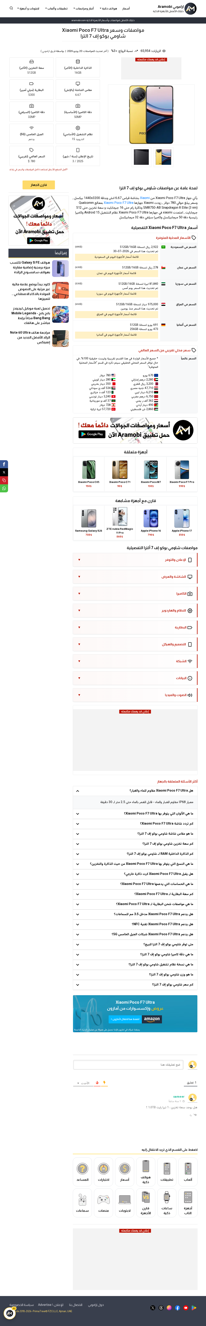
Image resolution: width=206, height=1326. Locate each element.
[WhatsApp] (4, 488)
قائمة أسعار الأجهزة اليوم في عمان (116, 273)
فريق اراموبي (49, 51)
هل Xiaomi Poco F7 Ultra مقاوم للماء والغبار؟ (161, 790)
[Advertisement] (151, 72)
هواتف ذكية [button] (109, 8)
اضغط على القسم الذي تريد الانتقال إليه (170, 1149)
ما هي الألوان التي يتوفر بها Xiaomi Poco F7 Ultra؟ (158, 813)
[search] (11, 8)
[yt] (185, 1307)
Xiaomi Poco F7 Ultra (118, 203)
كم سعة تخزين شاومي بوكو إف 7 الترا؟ (167, 844)
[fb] (177, 1307)
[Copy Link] (4, 480)
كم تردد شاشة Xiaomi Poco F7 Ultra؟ (166, 823)
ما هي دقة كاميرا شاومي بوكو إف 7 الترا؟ (166, 954)
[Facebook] (4, 464)
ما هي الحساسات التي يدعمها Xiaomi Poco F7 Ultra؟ (156, 884)
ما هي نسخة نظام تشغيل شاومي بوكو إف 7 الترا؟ (161, 964)
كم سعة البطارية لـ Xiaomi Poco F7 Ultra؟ (163, 894)
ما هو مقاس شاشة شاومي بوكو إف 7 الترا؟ (165, 833)
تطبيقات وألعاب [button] (57, 8)
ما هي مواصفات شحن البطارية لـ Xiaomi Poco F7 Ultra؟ (154, 904)
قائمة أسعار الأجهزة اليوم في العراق (117, 314)
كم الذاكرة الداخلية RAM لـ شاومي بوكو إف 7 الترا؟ (160, 854)
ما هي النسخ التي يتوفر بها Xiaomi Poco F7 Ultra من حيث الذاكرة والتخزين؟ (141, 864)
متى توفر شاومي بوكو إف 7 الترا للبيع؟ (168, 944)
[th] (161, 1307)
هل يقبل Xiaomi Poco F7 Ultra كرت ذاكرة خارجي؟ (158, 874)
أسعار (126, 8)
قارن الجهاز (39, 185)
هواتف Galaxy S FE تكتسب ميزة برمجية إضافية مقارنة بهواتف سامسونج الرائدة (30, 267)
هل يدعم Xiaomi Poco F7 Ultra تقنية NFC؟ (162, 924)
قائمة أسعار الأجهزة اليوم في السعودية (117, 257)
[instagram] (169, 1307)
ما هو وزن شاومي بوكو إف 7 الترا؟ (171, 974)
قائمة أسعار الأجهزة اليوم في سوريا (116, 294)
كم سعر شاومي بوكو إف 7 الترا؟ (172, 984)
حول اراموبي (96, 1304)
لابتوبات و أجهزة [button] (29, 8)
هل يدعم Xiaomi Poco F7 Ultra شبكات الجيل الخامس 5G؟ (152, 934)
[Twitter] (4, 472)
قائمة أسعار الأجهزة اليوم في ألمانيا (117, 335)
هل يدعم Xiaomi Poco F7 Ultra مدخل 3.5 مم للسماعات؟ (153, 914)
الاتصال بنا (75, 1304)
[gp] (194, 1307)
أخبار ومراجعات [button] (84, 8)
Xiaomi (145, 198)
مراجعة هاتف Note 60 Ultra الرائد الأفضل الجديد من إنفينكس (30, 337)
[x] (152, 1307)
